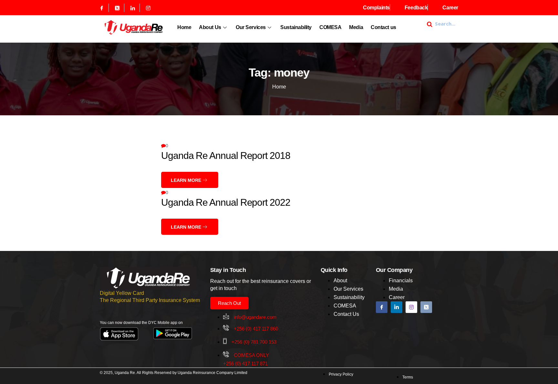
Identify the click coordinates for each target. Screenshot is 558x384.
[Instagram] (148, 8)
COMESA (330, 27)
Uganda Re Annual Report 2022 (225, 202)
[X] (117, 8)
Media (356, 27)
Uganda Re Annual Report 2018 (225, 155)
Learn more (186, 180)
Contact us (383, 27)
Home (184, 27)
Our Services (251, 27)
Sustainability (296, 27)
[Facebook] (102, 8)
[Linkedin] (133, 8)
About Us (210, 27)
